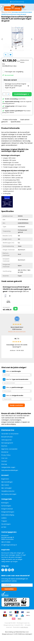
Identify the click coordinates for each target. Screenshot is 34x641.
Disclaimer (4, 452)
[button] (17, 85)
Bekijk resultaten (16, 405)
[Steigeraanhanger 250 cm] (8, 301)
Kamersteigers (6, 506)
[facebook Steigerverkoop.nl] (2, 570)
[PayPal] (20, 620)
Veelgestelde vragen (8, 467)
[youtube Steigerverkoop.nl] (12, 570)
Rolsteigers (5, 503)
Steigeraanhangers (7, 512)
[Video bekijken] (10, 55)
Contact (4, 461)
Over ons (4, 458)
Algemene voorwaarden (9, 449)
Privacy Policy (6, 455)
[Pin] (23, 613)
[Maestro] (17, 613)
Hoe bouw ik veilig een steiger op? (12, 553)
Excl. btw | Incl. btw (2, 10)
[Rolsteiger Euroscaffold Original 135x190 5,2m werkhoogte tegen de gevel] (5, 296)
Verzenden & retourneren (9, 434)
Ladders (4, 518)
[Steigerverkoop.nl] (17, 7)
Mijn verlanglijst (6, 488)
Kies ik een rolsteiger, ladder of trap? (13, 555)
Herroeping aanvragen (8, 494)
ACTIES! (3, 527)
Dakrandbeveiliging (7, 515)
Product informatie (10, 120)
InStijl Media (24, 627)
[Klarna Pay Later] (14, 620)
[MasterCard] (5, 616)
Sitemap (4, 464)
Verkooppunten (6, 440)
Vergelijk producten (7, 491)
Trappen (4, 521)
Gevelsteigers (6, 524)
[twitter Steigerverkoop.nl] (9, 570)
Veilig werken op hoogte (9, 561)
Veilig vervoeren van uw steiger (11, 559)
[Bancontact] (11, 613)
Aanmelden (9, 589)
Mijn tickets (5, 485)
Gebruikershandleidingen (9, 470)
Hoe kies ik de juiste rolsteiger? (11, 557)
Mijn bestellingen (7, 482)
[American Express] (17, 616)
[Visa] (11, 616)
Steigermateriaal (7, 509)
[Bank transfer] (28, 613)
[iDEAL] (5, 613)
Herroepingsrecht (7, 443)
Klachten (4, 446)
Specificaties (15, 122)
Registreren (5, 479)
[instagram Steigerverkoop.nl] (6, 570)
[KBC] (23, 616)
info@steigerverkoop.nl (9, 545)
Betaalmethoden (7, 437)
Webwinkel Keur (20, 632)
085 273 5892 (5, 542)
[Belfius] (28, 616)
